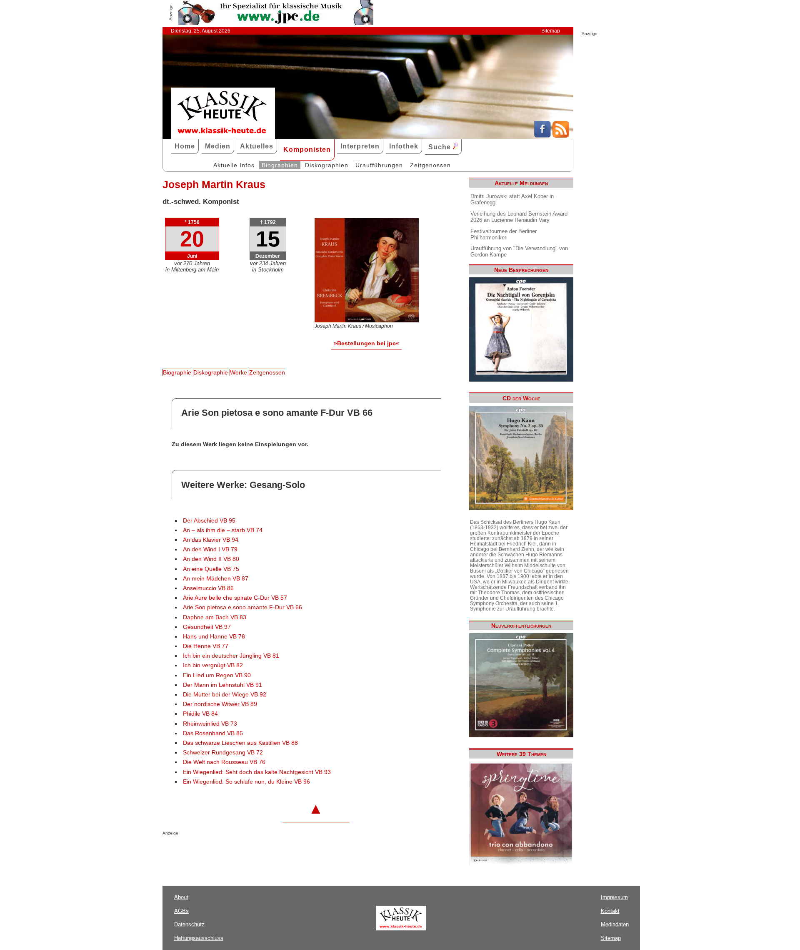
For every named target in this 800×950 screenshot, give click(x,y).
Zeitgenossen (430, 165)
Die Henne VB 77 (205, 646)
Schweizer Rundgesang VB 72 (223, 752)
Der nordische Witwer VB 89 (220, 704)
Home (185, 146)
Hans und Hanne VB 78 (214, 636)
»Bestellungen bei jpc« (366, 343)
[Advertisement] (260, 852)
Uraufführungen (379, 165)
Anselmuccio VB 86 (208, 588)
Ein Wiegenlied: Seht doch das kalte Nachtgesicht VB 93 (257, 772)
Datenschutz (189, 924)
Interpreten (360, 146)
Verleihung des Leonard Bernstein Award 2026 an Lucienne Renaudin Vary (519, 217)
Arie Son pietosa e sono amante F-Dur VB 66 (242, 607)
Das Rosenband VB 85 (213, 733)
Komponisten (307, 149)
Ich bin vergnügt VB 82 (213, 665)
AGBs (181, 911)
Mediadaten (615, 924)
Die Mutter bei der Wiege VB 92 (224, 694)
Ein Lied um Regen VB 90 (217, 675)
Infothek (403, 146)
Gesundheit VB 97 (207, 627)
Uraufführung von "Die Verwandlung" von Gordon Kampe (519, 251)
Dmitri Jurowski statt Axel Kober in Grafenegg (512, 199)
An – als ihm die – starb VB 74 (222, 530)
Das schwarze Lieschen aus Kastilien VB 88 (240, 743)
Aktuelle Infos (234, 165)
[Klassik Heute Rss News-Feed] (560, 135)
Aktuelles (256, 146)
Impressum (614, 897)
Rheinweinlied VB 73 (210, 724)
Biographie (177, 372)
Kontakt (610, 911)
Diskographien (326, 165)
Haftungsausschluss (198, 938)
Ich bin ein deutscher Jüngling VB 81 (231, 656)
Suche (440, 147)
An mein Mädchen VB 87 (215, 579)
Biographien (280, 165)
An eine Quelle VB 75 (211, 569)
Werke (238, 372)
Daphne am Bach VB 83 (214, 617)
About (181, 897)
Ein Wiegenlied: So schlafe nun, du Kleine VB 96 (246, 782)
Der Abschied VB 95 (209, 521)
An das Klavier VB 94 (210, 540)
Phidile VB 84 (200, 714)
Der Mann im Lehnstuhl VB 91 (222, 685)
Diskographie (210, 372)
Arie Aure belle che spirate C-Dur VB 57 (235, 598)
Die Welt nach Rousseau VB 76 (224, 762)
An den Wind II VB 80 (211, 559)
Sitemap (550, 31)
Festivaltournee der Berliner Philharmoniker (503, 234)
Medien (217, 146)
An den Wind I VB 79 (210, 549)
